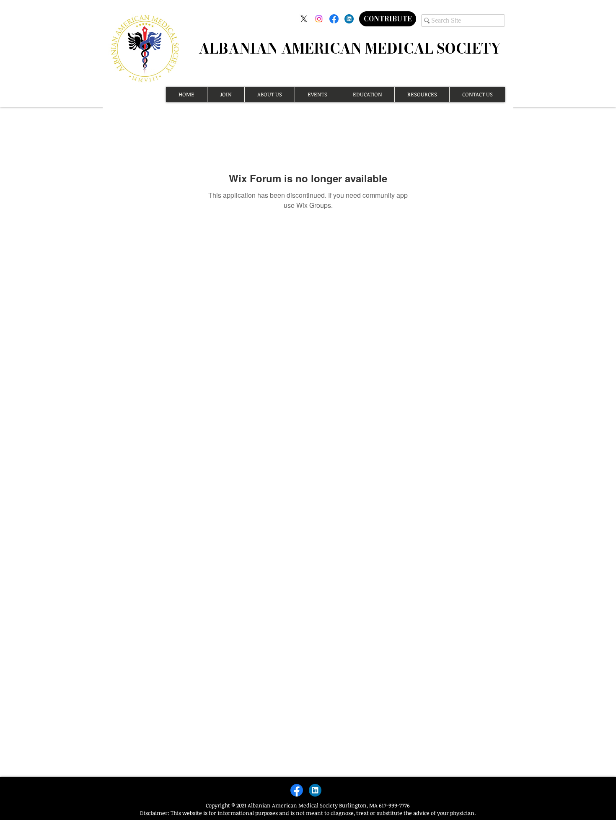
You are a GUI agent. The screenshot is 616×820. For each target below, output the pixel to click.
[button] (225, 94)
